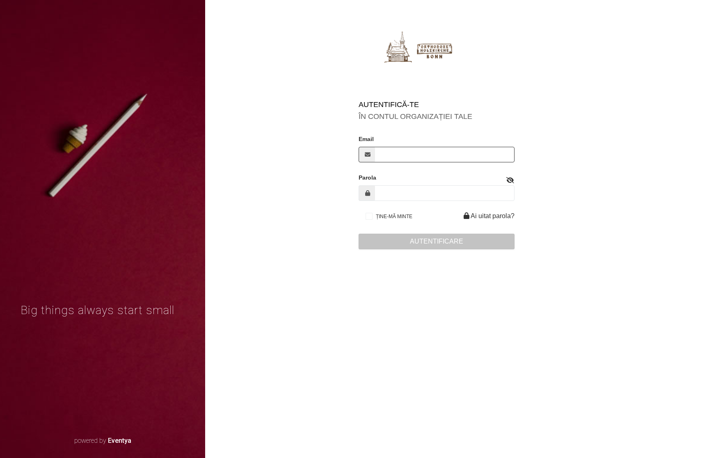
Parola (367, 177)
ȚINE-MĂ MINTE (394, 216)
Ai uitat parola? (492, 215)
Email (366, 139)
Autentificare (436, 241)
